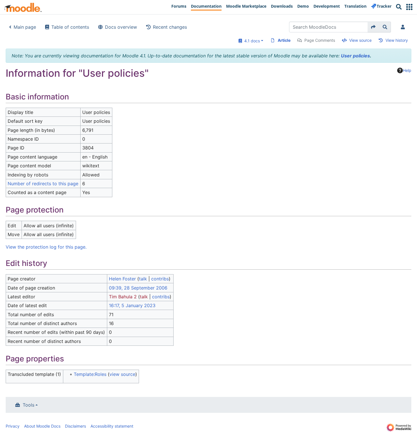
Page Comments (319, 40)
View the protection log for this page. (46, 247)
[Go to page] (373, 27)
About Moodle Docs (42, 426)
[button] (409, 7)
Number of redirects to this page (43, 183)
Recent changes (170, 27)
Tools (28, 405)
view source (122, 374)
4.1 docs (251, 40)
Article (284, 40)
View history (397, 40)
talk (143, 279)
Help (407, 70)
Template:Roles (90, 374)
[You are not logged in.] (404, 27)
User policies (355, 56)
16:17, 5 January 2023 (132, 305)
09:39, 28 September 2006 (138, 288)
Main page (25, 27)
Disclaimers (75, 426)
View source (360, 40)
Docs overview (121, 27)
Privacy (13, 426)
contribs (160, 279)
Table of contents (70, 27)
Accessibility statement (111, 426)
